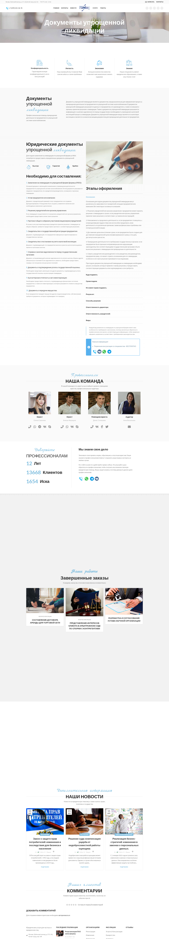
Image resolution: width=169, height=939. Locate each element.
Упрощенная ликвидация (75, 35)
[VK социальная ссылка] (158, 8)
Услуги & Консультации (114, 931)
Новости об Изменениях (124, 834)
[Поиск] (143, 2)
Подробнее (45, 867)
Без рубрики (45, 834)
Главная (63, 35)
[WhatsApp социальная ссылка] (154, 8)
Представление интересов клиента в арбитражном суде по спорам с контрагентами (85, 626)
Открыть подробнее (62, 589)
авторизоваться (64, 915)
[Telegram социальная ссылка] (161, 8)
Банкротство (110, 935)
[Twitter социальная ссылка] (150, 8)
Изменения (90, 935)
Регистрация (90, 931)
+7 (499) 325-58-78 (15, 8)
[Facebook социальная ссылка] (147, 8)
